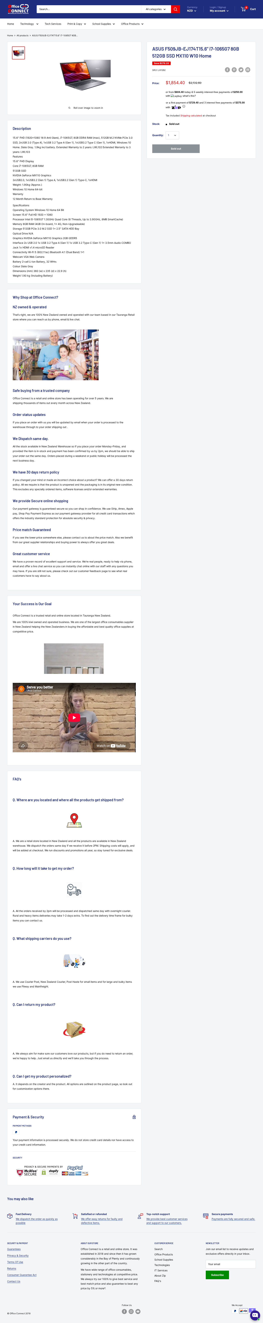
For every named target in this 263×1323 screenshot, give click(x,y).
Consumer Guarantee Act (21, 1274)
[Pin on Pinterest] (234, 69)
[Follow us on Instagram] (131, 1311)
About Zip (160, 1275)
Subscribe (217, 1274)
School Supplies (163, 1259)
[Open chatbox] (255, 1315)
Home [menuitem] (10, 23)
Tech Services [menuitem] (53, 23)
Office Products (163, 1254)
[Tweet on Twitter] (240, 69)
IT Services (160, 1270)
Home (10, 35)
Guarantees (14, 1249)
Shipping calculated (191, 115)
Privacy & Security (18, 1255)
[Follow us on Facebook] (124, 1311)
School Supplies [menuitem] (101, 23)
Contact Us (13, 1281)
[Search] (175, 9)
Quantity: (158, 135)
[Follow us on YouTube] (137, 1311)
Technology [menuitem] (27, 23)
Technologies (162, 1264)
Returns (11, 1268)
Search (158, 1249)
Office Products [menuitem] (130, 23)
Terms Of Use (15, 1261)
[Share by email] (247, 69)
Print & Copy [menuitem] (74, 23)
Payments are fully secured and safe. (233, 1218)
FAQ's (157, 1280)
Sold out (176, 148)
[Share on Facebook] (227, 69)
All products (22, 35)
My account (218, 10)
